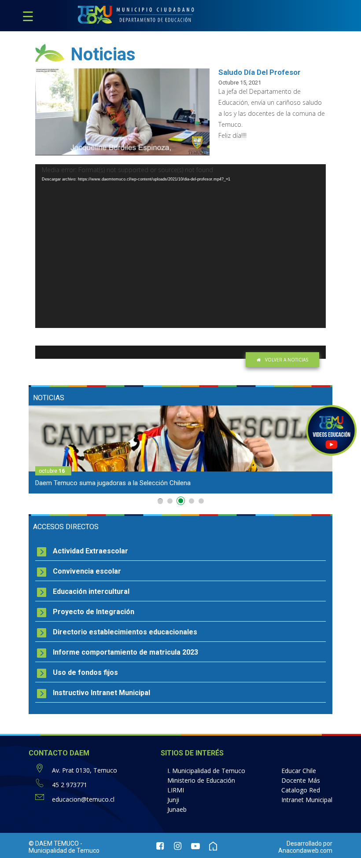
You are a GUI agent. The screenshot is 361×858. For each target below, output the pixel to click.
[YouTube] (195, 847)
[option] (180, 449)
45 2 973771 (69, 785)
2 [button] (170, 501)
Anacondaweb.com (305, 850)
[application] (180, 246)
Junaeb (177, 809)
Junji (173, 799)
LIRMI (175, 790)
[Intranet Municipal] (213, 847)
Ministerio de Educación (201, 780)
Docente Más (300, 780)
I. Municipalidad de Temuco (206, 770)
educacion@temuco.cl (83, 799)
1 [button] (160, 501)
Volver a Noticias (286, 360)
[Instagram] (178, 847)
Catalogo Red (300, 790)
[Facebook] (160, 847)
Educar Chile (298, 770)
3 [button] (181, 502)
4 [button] (191, 501)
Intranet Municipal (306, 799)
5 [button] (201, 501)
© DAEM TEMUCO (54, 843)
